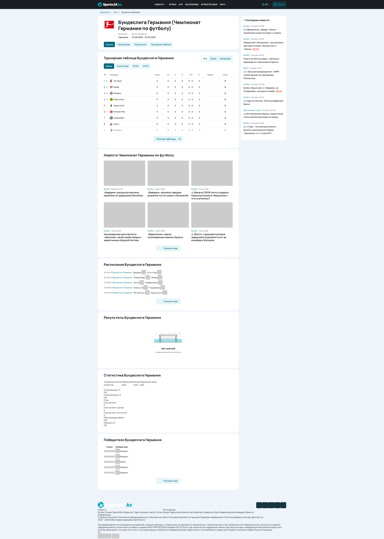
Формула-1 (129, 512)
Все (205, 58)
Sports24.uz (257, 517)
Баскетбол (118, 512)
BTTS (135, 66)
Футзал (101, 512)
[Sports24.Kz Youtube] (271, 505)
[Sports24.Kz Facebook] (259, 505)
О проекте (103, 517)
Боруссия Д (119, 99)
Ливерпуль (208, 512)
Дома (213, 58)
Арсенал (231, 512)
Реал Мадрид (220, 512)
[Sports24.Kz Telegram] (265, 505)
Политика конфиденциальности (134, 517)
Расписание (124, 44)
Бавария (117, 93)
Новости (159, 4)
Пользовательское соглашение (184, 517)
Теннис (108, 512)
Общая (109, 66)
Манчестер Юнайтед (192, 512)
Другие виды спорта (145, 512)
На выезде (225, 58)
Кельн (116, 124)
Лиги (222, 4)
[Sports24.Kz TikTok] (277, 505)
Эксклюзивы (192, 4)
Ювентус (249, 512)
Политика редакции (233, 517)
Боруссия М (119, 105)
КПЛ (181, 4)
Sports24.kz (105, 12)
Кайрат (166, 512)
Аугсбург (118, 81)
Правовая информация (211, 517)
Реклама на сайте (159, 517)
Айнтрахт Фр (119, 111)
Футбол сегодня (209, 4)
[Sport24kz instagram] (283, 505)
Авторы (247, 517)
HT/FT (146, 66)
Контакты (112, 517)
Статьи (158, 512)
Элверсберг (119, 118)
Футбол (172, 4)
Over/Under (123, 66)
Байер (116, 87)
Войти (281, 4)
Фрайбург (118, 130)
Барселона (175, 512)
